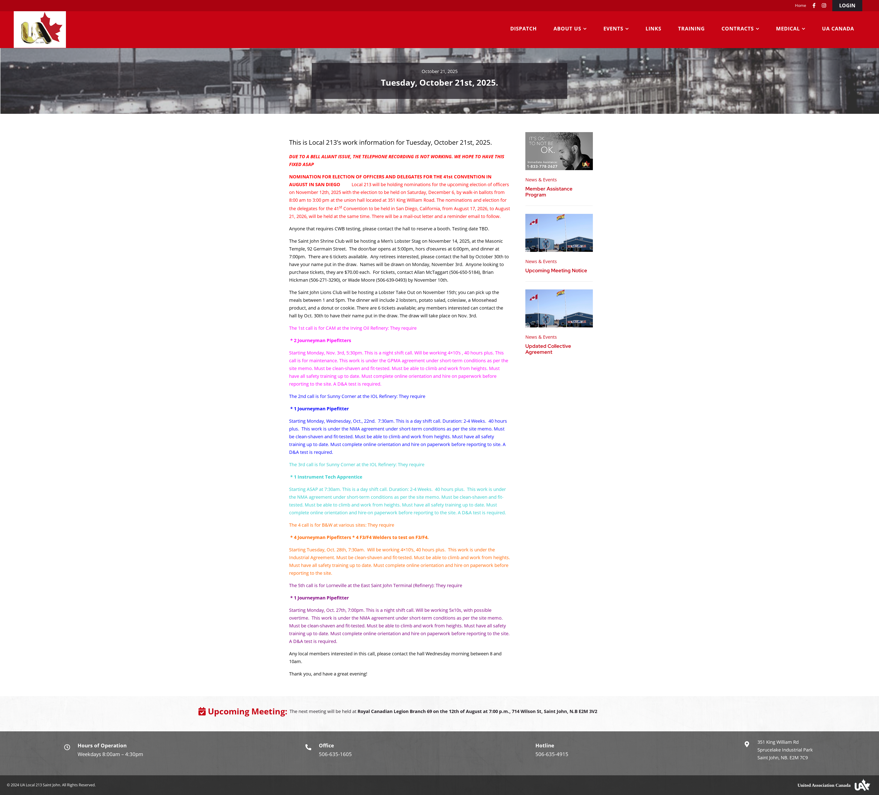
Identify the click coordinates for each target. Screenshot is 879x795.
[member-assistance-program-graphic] (559, 134)
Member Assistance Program (548, 191)
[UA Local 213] (559, 216)
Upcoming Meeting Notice (556, 270)
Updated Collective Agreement (548, 349)
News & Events (541, 180)
